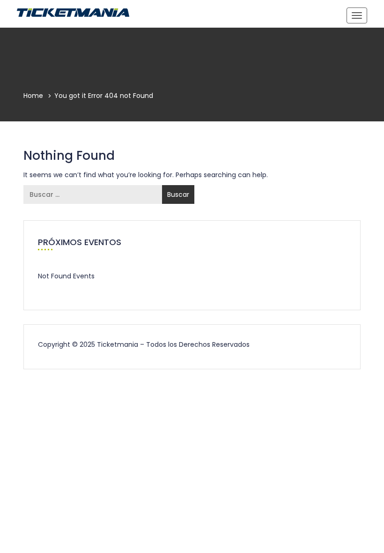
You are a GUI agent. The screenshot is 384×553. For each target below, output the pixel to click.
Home (33, 95)
